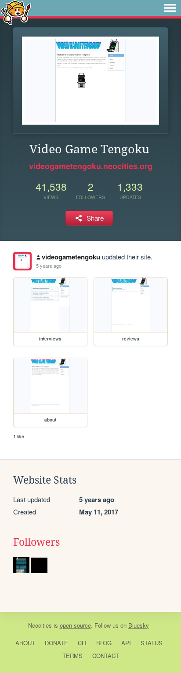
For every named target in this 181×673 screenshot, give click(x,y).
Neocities (40, 625)
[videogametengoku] (22, 261)
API (126, 643)
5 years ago (49, 265)
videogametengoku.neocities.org (90, 166)
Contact (105, 655)
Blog (104, 643)
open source (75, 625)
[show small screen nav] (170, 8)
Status (152, 643)
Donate (56, 643)
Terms (72, 655)
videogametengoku (71, 257)
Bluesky (138, 625)
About (25, 643)
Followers (36, 542)
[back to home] (16, 12)
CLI (82, 643)
